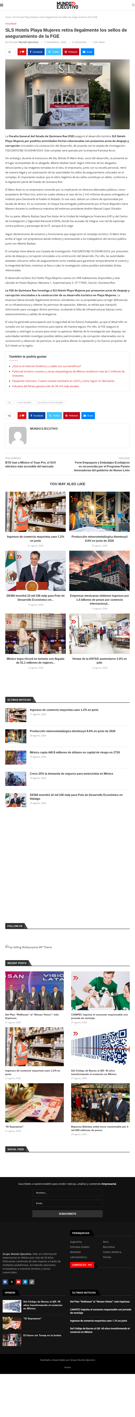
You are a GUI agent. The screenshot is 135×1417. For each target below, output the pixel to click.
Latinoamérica (78, 1257)
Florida (107, 1257)
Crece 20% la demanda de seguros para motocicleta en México (71, 773)
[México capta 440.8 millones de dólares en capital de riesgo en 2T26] (15, 758)
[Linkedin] (25, 1281)
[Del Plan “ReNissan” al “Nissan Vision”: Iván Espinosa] (34, 990)
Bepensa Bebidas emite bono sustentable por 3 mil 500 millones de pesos (99, 1128)
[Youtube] (18, 1281)
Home (67, 1367)
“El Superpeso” (14, 1126)
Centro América (112, 1252)
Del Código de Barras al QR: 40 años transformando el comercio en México (94, 1072)
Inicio (8, 17)
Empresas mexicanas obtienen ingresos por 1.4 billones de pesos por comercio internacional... (99, 599)
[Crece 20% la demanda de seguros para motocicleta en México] (15, 779)
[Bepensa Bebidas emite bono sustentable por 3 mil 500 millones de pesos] (100, 1102)
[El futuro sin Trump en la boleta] (12, 1340)
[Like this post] (23, 51)
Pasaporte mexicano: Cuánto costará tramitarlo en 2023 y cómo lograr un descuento (63, 381)
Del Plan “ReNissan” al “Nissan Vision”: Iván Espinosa (32, 1016)
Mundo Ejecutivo (28, 42)
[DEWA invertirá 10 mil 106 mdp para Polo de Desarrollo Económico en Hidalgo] (35, 571)
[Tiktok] (31, 1281)
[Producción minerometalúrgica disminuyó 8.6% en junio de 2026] (99, 512)
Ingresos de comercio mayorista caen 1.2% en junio (64, 709)
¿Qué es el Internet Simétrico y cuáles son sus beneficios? (46, 366)
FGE (9, 402)
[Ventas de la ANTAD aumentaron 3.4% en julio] (99, 634)
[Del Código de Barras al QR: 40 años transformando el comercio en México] (100, 1046)
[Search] (133, 5)
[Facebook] (5, 1281)
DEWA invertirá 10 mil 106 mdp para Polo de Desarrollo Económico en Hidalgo (76, 796)
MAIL (90, 1265)
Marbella (75, 1252)
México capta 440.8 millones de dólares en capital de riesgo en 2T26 (75, 752)
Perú (105, 1242)
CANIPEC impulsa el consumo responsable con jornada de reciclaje (99, 1016)
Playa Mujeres (24, 402)
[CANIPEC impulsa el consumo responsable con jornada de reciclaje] (100, 990)
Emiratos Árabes (79, 1247)
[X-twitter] (11, 1281)
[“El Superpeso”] (34, 1102)
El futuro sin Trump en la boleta (42, 1335)
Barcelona (109, 1247)
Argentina (76, 1242)
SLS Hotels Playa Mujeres (50, 402)
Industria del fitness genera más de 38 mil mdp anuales (45, 386)
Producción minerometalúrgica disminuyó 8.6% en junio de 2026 (72, 731)
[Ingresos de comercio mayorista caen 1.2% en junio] (35, 512)
